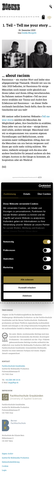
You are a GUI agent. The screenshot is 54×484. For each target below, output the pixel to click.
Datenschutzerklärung (11, 462)
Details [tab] (26, 194)
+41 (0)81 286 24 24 (12, 380)
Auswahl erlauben (27, 288)
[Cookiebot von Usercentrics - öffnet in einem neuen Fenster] (39, 186)
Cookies (5, 466)
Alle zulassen (27, 279)
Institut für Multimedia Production (15, 458)
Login (4, 470)
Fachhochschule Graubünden (13, 366)
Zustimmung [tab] (9, 194)
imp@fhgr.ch (13, 382)
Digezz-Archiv (7, 453)
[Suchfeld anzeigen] (50, 7)
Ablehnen (27, 296)
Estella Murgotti (29, 33)
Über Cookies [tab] (44, 194)
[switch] (47, 250)
